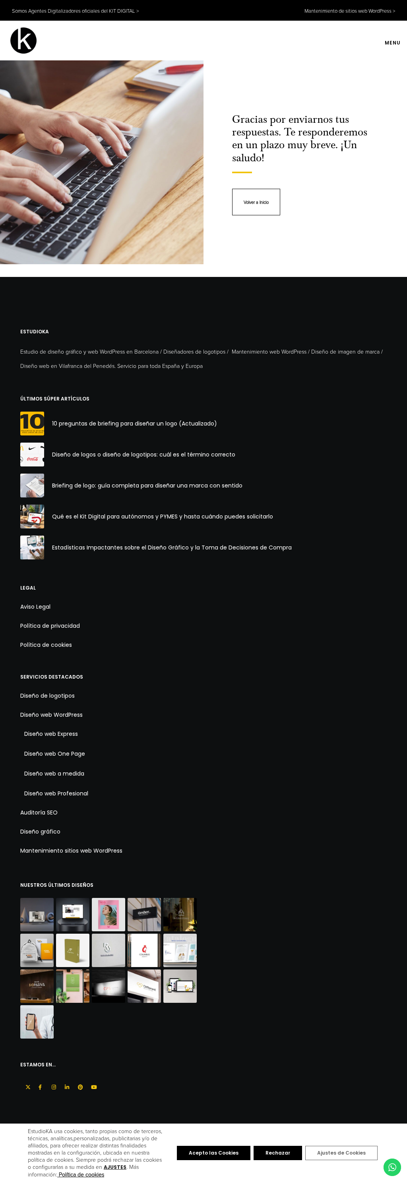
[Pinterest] (79, 1086)
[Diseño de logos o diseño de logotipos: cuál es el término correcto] (32, 454)
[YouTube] (92, 1086)
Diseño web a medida (54, 774)
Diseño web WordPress (51, 715)
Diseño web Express (51, 734)
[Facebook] (40, 1086)
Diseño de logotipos (47, 696)
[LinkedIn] (66, 1086)
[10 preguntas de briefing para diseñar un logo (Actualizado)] (32, 423)
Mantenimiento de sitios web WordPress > (349, 10)
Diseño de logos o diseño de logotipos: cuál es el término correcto (143, 454)
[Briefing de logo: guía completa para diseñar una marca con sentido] (32, 485)
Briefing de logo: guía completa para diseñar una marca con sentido (147, 485)
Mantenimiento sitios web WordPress (71, 851)
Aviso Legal (35, 607)
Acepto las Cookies (213, 1152)
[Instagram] (53, 1086)
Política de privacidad (50, 626)
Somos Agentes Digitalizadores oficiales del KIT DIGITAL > (75, 10)
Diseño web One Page (54, 754)
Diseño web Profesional (56, 793)
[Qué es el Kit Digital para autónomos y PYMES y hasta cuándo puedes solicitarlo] (32, 516)
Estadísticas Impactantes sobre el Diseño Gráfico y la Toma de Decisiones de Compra (172, 547)
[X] (26, 1086)
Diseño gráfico (40, 832)
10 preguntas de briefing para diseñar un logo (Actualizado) (134, 424)
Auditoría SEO (39, 812)
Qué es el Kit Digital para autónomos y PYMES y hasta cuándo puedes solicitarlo (162, 516)
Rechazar (278, 1152)
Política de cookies (46, 645)
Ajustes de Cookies (341, 1152)
